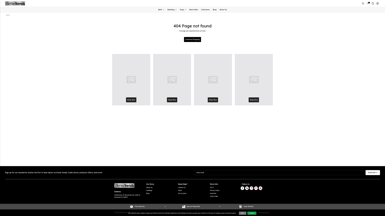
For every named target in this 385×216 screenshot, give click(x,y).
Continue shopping (192, 39)
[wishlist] (367, 3)
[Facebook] (242, 188)
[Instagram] (251, 188)
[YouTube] (260, 188)
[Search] (363, 3)
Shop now (131, 100)
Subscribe (372, 173)
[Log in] (377, 3)
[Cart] (372, 3)
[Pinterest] (256, 188)
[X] (247, 188)
